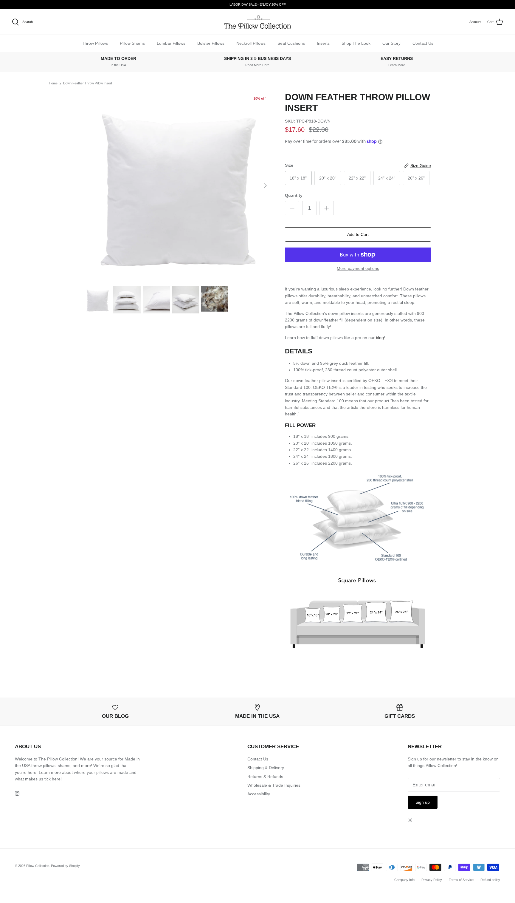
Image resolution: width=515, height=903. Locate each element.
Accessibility (258, 793)
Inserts (323, 43)
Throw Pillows (95, 43)
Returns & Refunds (265, 776)
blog (380, 337)
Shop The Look (356, 43)
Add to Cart (358, 234)
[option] (178, 186)
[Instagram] (17, 793)
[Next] (265, 185)
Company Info (404, 880)
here (56, 779)
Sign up (422, 802)
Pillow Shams (132, 43)
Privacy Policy (431, 880)
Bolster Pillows (210, 43)
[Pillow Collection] (257, 22)
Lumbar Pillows (171, 43)
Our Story (391, 43)
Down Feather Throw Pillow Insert (87, 83)
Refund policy (490, 880)
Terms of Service (461, 880)
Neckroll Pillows (251, 43)
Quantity (294, 195)
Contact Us (422, 43)
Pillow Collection (37, 866)
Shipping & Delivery (265, 767)
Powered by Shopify (65, 866)
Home (53, 83)
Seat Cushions (291, 43)
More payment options (358, 268)
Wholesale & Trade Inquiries (273, 785)
